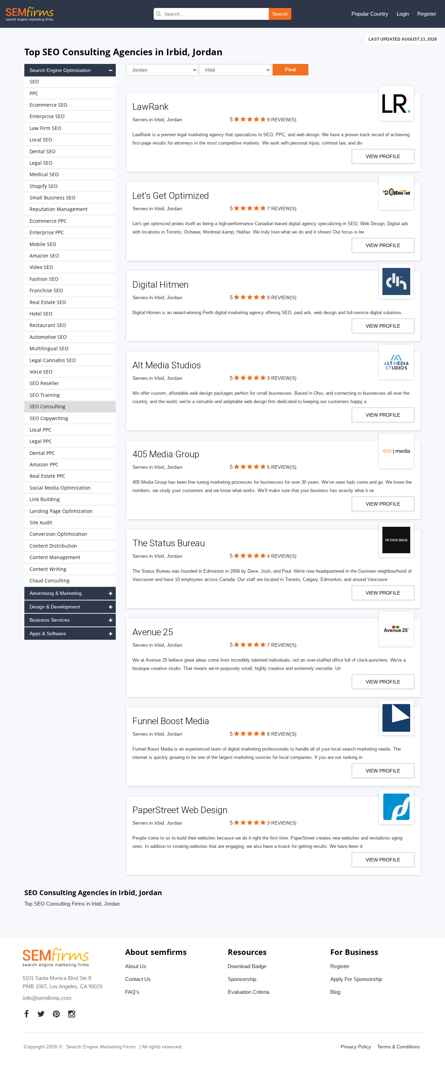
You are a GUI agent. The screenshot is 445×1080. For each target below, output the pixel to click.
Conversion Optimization (58, 534)
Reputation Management (59, 209)
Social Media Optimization (60, 487)
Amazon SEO (44, 255)
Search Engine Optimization (60, 70)
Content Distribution (53, 545)
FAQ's (132, 992)
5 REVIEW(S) (282, 467)
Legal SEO (41, 162)
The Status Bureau (168, 543)
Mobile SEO (43, 244)
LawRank (150, 106)
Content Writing (48, 569)
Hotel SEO (41, 313)
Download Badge (247, 966)
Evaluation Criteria (248, 992)
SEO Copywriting (49, 418)
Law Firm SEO (45, 128)
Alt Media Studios (166, 365)
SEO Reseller (44, 383)
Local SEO (41, 139)
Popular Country (369, 14)
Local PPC (40, 429)
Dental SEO (43, 151)
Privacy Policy (356, 1046)
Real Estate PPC (47, 476)
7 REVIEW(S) (282, 208)
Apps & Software (48, 633)
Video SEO (41, 267)
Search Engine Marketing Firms (101, 1046)
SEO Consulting (47, 406)
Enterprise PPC (47, 232)
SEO (34, 81)
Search (280, 14)
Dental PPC (42, 453)
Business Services (50, 620)
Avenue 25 (152, 632)
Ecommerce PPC (48, 221)
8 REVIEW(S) (282, 734)
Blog (335, 992)
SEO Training (45, 395)
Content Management (55, 557)
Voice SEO (41, 371)
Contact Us (138, 979)
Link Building (45, 499)
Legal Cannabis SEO (53, 360)
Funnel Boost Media (170, 721)
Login (403, 14)
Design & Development (55, 606)
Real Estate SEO (48, 302)
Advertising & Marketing (56, 593)
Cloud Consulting (50, 580)
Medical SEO (44, 174)
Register (426, 14)
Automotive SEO (48, 337)
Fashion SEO (44, 279)
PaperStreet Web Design (179, 810)
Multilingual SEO (49, 348)
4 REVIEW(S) (282, 556)
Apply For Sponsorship (356, 979)
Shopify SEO (44, 186)
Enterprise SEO (47, 116)
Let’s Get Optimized (170, 195)
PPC (34, 93)
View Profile (383, 156)
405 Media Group (165, 454)
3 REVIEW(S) (282, 378)
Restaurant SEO (48, 325)
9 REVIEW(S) (282, 119)
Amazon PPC (44, 464)
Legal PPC (41, 441)
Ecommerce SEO (48, 104)
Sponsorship (242, 979)
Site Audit (41, 522)
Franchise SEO (46, 290)
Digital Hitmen (160, 284)
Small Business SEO (52, 197)
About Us (135, 966)
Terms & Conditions (398, 1046)
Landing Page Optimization (61, 511)
